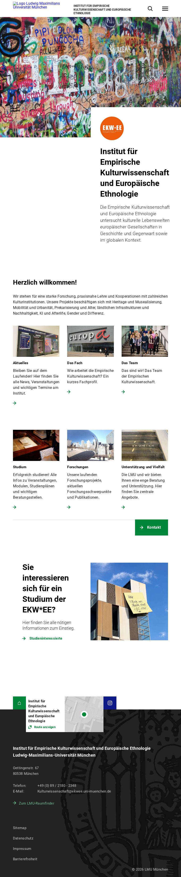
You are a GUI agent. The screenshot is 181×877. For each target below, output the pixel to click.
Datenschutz (23, 838)
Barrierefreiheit (25, 859)
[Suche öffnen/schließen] (150, 8)
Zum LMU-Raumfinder (36, 803)
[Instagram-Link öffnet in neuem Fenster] (109, 702)
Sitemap (19, 828)
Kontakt (154, 527)
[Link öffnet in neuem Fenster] (64, 714)
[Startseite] (19, 702)
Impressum (22, 849)
